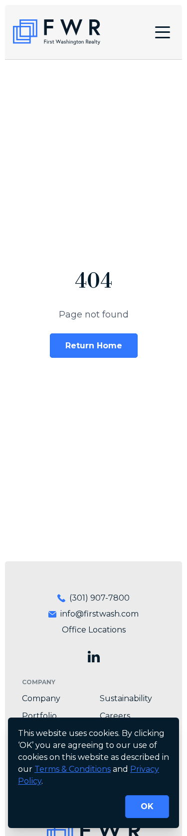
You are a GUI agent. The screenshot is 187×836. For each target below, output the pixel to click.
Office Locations (94, 629)
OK (147, 806)
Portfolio (39, 716)
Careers (115, 716)
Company (41, 698)
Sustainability (126, 698)
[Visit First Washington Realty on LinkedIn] (94, 656)
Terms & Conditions (72, 769)
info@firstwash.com (99, 614)
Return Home (93, 345)
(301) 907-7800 (99, 598)
